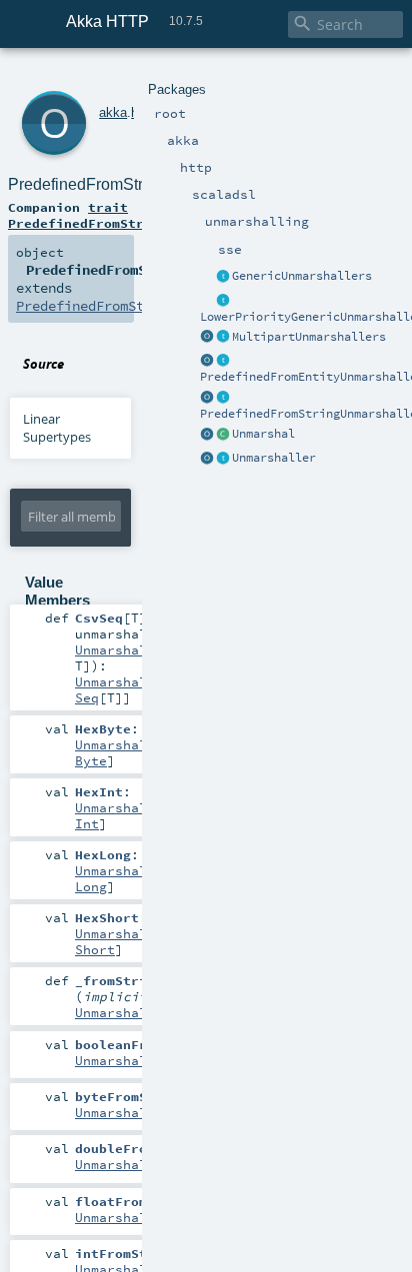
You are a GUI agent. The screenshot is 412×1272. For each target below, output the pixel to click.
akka (113, 112)
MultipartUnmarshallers (309, 337)
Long (91, 886)
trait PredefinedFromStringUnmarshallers (140, 215)
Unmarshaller (274, 458)
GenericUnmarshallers (302, 276)
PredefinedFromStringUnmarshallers (138, 184)
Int (87, 823)
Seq (87, 697)
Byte (91, 760)
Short (95, 949)
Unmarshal (263, 434)
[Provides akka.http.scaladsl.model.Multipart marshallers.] (223, 338)
